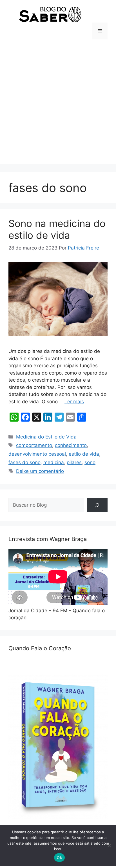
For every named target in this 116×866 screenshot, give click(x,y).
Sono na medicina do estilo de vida (57, 229)
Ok (59, 857)
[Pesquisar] (97, 505)
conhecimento (71, 445)
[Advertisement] (58, 106)
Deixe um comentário (40, 471)
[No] (109, 845)
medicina (53, 462)
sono (89, 462)
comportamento (34, 445)
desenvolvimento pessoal (37, 454)
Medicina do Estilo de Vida (46, 437)
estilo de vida (84, 454)
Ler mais (74, 401)
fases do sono (24, 462)
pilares (74, 462)
